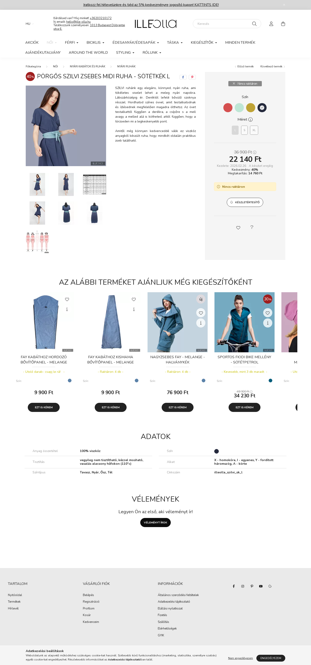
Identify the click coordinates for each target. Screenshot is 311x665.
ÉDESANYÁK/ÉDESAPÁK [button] (134, 42)
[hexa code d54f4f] (227, 107)
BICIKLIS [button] (94, 42)
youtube (260, 586)
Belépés (88, 595)
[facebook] (183, 77)
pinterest (251, 586)
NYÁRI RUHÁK (126, 66)
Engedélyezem (270, 658)
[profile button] (271, 23)
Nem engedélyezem (240, 658)
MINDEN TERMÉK (240, 42)
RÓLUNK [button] (150, 52)
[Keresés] (254, 23)
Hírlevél (13, 609)
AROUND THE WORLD (88, 52)
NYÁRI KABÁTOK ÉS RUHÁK (87, 66)
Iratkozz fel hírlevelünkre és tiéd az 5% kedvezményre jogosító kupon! (151, 4)
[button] (245, 202)
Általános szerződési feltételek (178, 595)
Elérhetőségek (167, 629)
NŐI (55, 66)
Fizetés (162, 615)
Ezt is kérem (44, 407)
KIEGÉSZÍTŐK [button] (202, 42)
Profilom (88, 609)
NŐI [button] (50, 42)
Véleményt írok (155, 522)
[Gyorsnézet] (66, 309)
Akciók (31, 42)
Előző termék (245, 66)
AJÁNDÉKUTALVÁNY (43, 52)
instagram (242, 586)
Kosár (87, 615)
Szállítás (163, 622)
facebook (233, 586)
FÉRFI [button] (70, 42)
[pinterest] (192, 77)
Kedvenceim (91, 622)
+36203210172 (101, 18)
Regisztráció (91, 602)
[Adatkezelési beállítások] (270, 586)
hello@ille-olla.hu (78, 22)
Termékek (14, 602)
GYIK (161, 635)
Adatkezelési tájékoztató (174, 602)
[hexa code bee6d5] (239, 107)
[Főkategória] (33, 66)
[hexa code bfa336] (250, 107)
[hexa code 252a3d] (262, 107)
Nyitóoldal (15, 595)
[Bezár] (284, 4)
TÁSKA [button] (173, 42)
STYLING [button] (124, 52)
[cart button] (283, 23)
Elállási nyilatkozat (170, 609)
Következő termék (271, 66)
